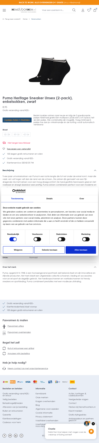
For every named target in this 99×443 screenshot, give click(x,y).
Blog (38, 405)
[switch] (37, 239)
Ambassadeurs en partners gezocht (81, 419)
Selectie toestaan (49, 250)
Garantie (7, 414)
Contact (72, 388)
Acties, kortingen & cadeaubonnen (77, 394)
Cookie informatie (44, 413)
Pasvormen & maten (15, 320)
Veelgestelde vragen (78, 399)
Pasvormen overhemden (19, 332)
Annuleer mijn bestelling (19, 353)
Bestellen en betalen (12, 388)
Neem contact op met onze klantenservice (28, 368)
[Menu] (4, 10)
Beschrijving (8, 170)
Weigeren (18, 250)
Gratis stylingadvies (77, 414)
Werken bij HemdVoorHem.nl (82, 407)
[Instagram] (21, 435)
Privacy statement (44, 416)
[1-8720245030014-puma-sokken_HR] (49, 55)
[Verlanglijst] (87, 10)
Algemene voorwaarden (47, 409)
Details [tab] (49, 198)
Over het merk (9, 267)
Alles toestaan (81, 250)
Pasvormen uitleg (16, 326)
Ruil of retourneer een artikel (21, 348)
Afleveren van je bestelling (15, 407)
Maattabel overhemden (47, 420)
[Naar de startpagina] (24, 10)
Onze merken (42, 397)
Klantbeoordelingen (12, 418)
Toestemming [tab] (17, 198)
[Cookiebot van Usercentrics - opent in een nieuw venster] (14, 191)
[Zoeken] (74, 10)
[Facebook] (4, 435)
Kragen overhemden (45, 401)
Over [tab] (82, 198)
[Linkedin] (16, 435)
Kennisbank (41, 393)
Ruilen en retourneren (13, 411)
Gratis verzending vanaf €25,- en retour (16, 394)
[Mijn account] (82, 10)
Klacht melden (75, 411)
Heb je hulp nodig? (14, 362)
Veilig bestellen (10, 399)
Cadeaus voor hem (12, 422)
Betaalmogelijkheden (13, 403)
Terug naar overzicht (12, 19)
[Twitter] (10, 435)
